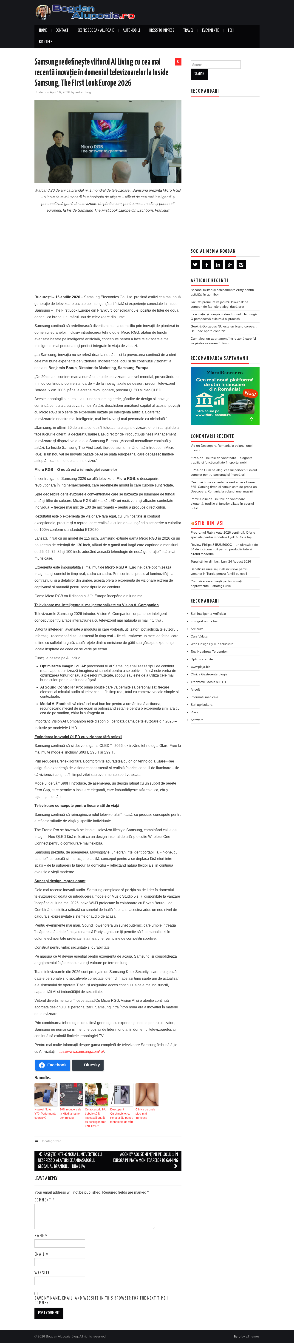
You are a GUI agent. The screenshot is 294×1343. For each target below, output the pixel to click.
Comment (44, 1200)
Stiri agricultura (201, 704)
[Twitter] (195, 264)
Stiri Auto (197, 629)
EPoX (195, 458)
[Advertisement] (107, 257)
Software (197, 720)
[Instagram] (241, 264)
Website (42, 1273)
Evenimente (210, 30)
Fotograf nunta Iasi (204, 621)
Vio (193, 445)
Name (41, 1236)
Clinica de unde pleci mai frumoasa (145, 1113)
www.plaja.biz (200, 667)
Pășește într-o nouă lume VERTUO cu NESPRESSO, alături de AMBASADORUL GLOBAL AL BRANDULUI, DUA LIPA (70, 1160)
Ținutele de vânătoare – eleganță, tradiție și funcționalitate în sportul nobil (222, 503)
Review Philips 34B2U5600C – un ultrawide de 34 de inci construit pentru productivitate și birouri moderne (224, 549)
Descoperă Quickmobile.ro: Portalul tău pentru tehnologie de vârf (121, 1116)
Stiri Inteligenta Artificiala (208, 613)
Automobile (131, 30)
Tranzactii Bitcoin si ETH (208, 682)
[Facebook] (206, 264)
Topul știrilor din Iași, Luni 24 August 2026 (221, 561)
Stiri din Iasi (209, 523)
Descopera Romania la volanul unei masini (222, 491)
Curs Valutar (200, 636)
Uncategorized (51, 1141)
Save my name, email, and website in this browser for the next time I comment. (101, 1300)
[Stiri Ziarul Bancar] (225, 396)
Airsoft (195, 689)
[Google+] (229, 264)
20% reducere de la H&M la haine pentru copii (70, 1113)
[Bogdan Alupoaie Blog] (86, 12)
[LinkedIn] (218, 264)
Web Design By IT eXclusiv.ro (212, 644)
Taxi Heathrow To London (209, 651)
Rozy (194, 712)
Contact (62, 30)
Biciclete (45, 42)
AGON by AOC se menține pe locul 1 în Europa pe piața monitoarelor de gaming (145, 1157)
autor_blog (83, 92)
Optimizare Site (202, 659)
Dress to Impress (161, 30)
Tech (231, 30)
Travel (188, 30)
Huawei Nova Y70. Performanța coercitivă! (45, 1113)
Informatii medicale (204, 697)
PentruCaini (199, 499)
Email (41, 1254)
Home (43, 30)
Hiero (236, 1336)
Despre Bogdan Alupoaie (95, 30)
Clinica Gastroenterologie (209, 674)
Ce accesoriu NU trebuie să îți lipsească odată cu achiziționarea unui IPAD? (95, 1118)
